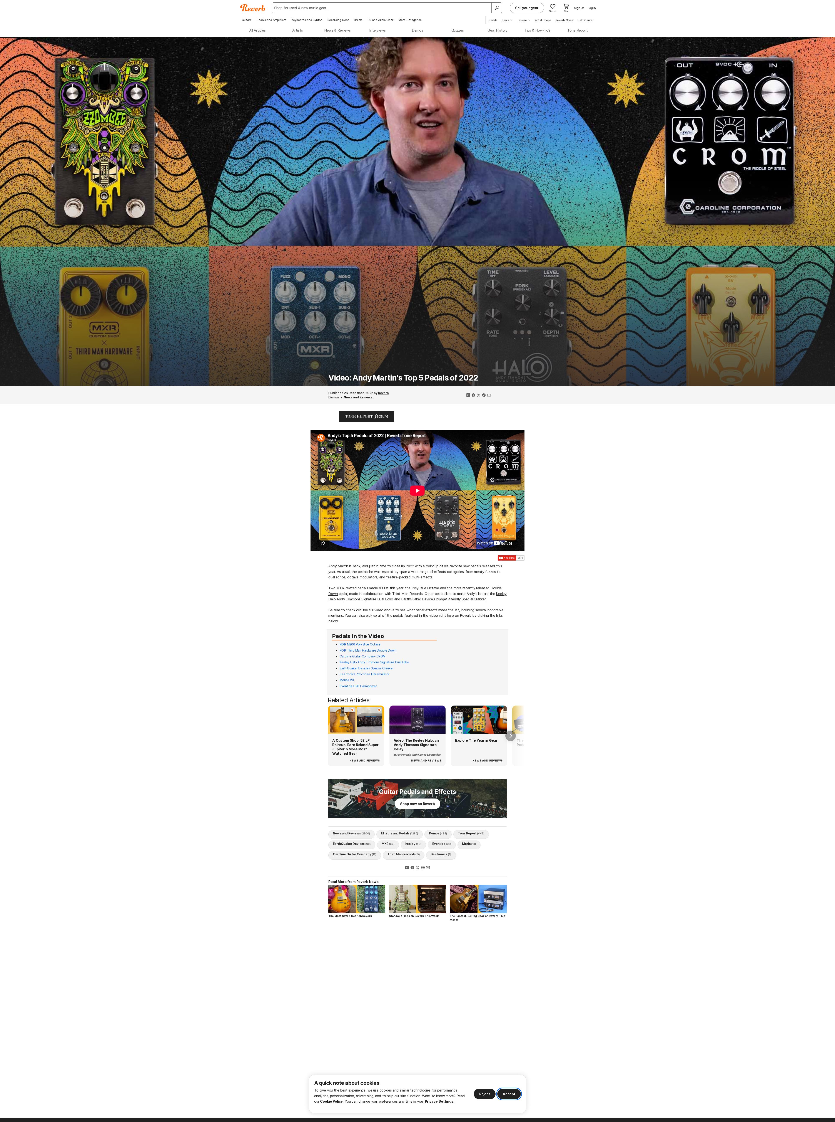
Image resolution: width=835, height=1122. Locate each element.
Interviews (377, 30)
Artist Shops (543, 20)
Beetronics (441, 854)
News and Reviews (358, 397)
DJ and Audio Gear (380, 20)
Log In (592, 8)
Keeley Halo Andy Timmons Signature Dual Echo (374, 662)
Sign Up (579, 8)
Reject (484, 1094)
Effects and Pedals (399, 833)
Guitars (247, 20)
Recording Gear (338, 20)
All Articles (257, 30)
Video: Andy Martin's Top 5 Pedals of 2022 (403, 377)
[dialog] (417, 1094)
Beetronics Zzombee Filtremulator (364, 674)
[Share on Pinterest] (483, 395)
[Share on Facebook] (473, 395)
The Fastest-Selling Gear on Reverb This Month (477, 918)
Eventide (441, 844)
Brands (492, 20)
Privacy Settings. (439, 1101)
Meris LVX (347, 680)
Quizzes (457, 30)
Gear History (498, 30)
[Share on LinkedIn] (468, 395)
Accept (509, 1094)
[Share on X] (478, 395)
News (505, 20)
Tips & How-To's (537, 30)
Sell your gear (527, 8)
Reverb (383, 393)
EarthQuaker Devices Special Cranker (366, 668)
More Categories (410, 20)
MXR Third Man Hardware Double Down (368, 650)
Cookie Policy (331, 1101)
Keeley (413, 844)
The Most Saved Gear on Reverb (350, 916)
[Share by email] (489, 395)
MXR (388, 844)
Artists (297, 30)
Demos (417, 30)
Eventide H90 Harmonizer (358, 686)
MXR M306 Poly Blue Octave (360, 644)
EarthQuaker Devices (352, 844)
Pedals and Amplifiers (271, 20)
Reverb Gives (564, 20)
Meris (469, 844)
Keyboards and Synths (307, 20)
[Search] (496, 8)
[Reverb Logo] (252, 8)
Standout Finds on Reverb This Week (414, 916)
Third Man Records (403, 854)
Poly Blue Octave (425, 588)
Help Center (586, 20)
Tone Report (577, 30)
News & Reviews (337, 30)
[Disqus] (417, 987)
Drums (358, 20)
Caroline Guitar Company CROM (363, 656)
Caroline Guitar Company (354, 854)
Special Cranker (474, 599)
